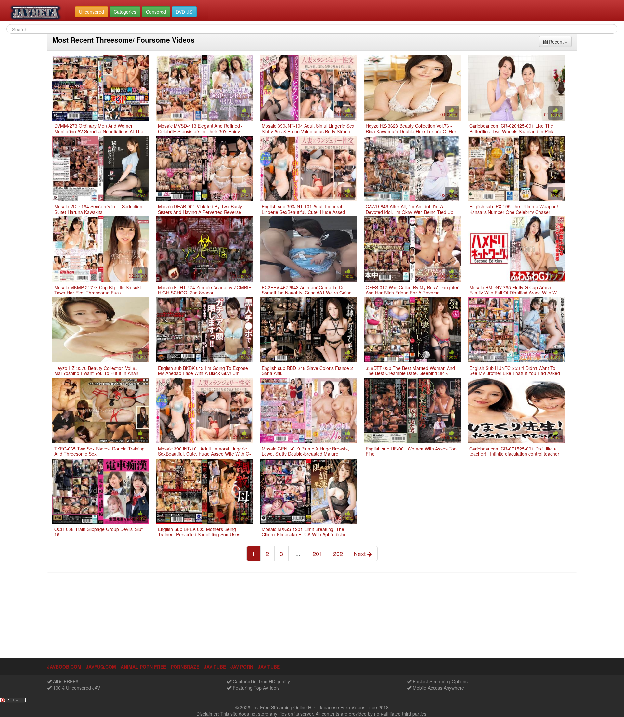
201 (317, 553)
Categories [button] (125, 11)
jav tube (215, 666)
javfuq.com (101, 666)
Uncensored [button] (91, 11)
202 (338, 553)
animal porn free (143, 666)
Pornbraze (185, 666)
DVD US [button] (184, 11)
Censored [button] (156, 11)
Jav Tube (269, 666)
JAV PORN (241, 666)
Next (360, 553)
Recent (560, 41)
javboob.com (64, 666)
